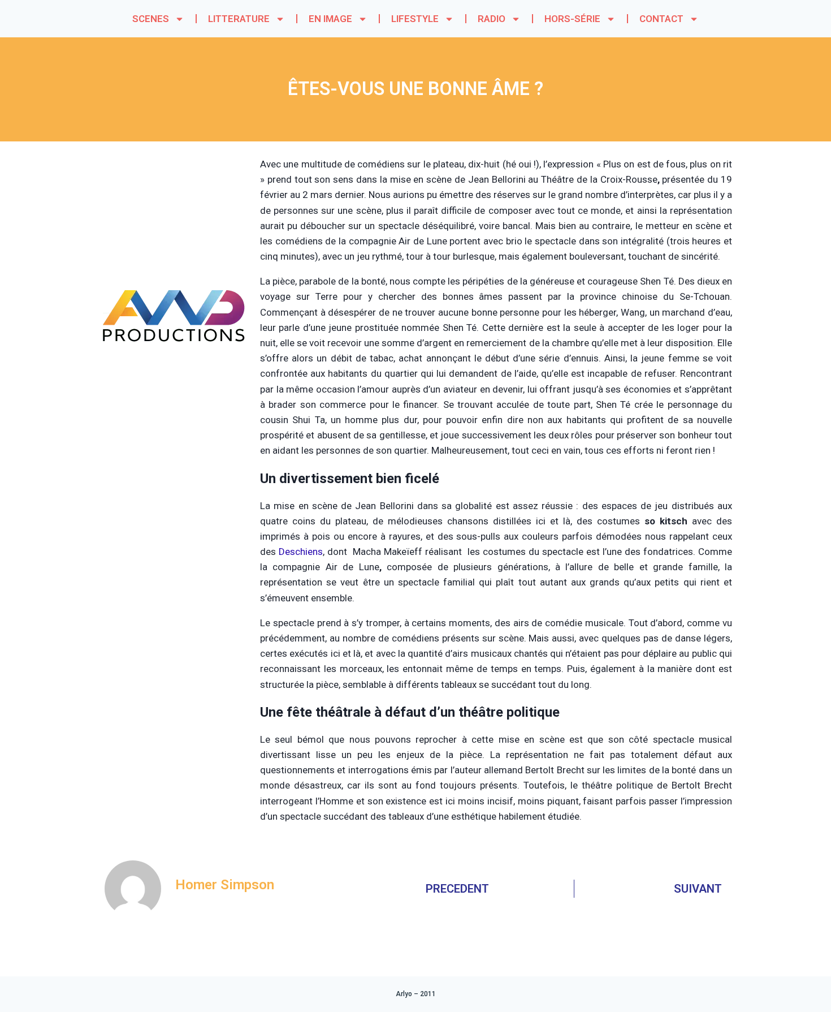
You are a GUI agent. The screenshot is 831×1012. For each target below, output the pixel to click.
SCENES (150, 18)
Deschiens (301, 551)
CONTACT (661, 18)
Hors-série (572, 18)
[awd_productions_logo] (174, 384)
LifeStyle (415, 18)
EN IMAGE (330, 18)
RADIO (491, 18)
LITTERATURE (239, 18)
